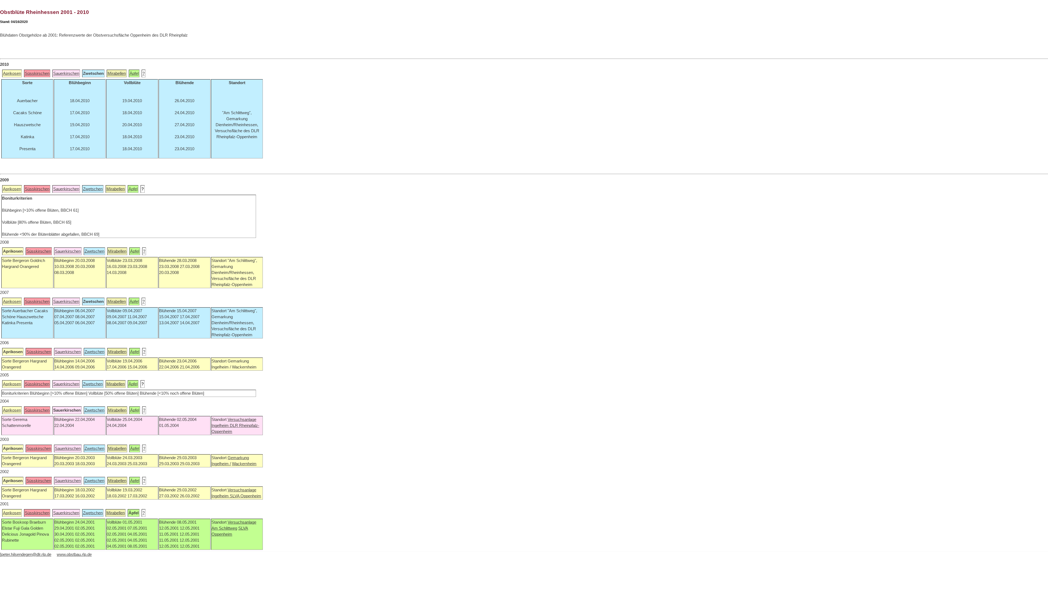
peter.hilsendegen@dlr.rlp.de (26, 554)
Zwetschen (93, 189)
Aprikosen (12, 73)
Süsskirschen (37, 73)
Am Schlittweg (224, 528)
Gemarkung (238, 458)
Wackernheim (244, 464)
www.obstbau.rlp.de (74, 554)
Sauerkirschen (66, 73)
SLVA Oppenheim (245, 496)
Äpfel (134, 73)
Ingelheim (221, 425)
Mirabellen (117, 73)
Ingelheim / (221, 464)
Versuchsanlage (242, 419)
